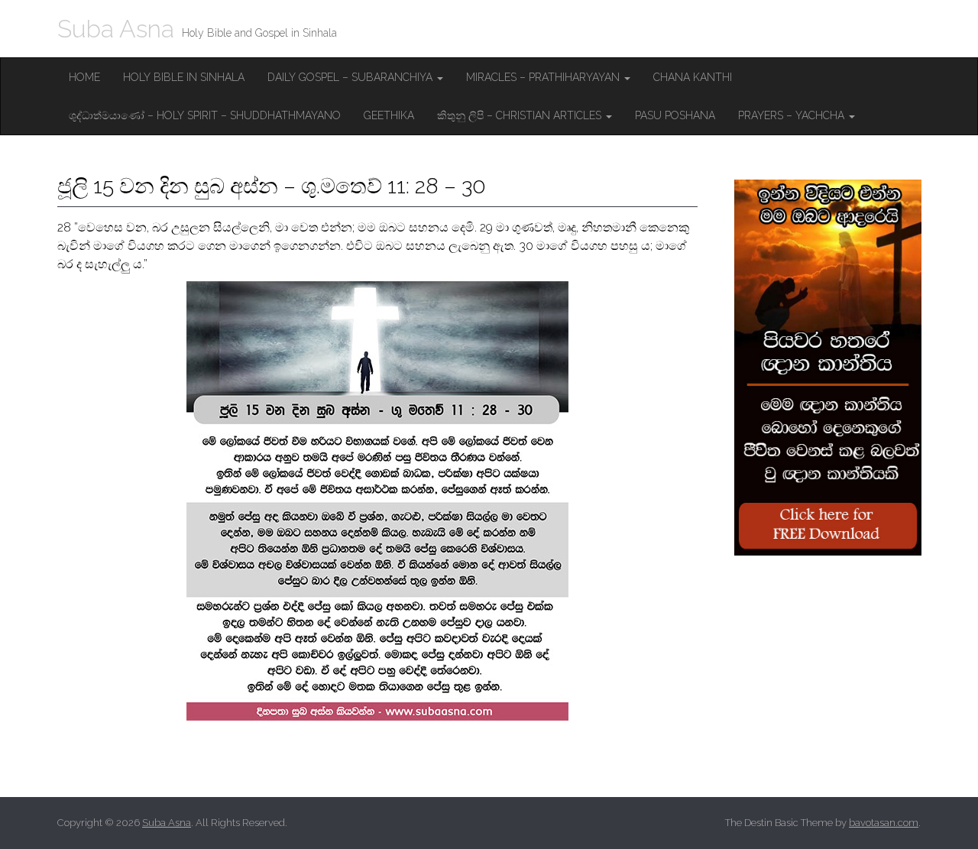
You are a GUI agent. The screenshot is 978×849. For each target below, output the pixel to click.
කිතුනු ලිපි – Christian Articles (520, 115)
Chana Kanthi (692, 77)
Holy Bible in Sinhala (183, 77)
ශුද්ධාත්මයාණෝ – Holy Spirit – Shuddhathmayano (205, 115)
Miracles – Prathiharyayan (544, 77)
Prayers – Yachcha (792, 115)
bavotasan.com (883, 822)
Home (84, 77)
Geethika (389, 115)
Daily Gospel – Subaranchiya (351, 77)
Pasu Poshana (675, 115)
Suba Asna (115, 29)
